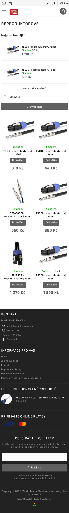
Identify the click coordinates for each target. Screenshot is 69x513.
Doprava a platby (11, 369)
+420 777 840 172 (11, 334)
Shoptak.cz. (46, 499)
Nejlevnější (15, 97)
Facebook (12, 339)
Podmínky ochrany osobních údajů (21, 377)
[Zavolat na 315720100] (11, 3)
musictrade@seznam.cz (20, 325)
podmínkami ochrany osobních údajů (34, 478)
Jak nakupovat (9, 360)
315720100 (13, 330)
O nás (4, 356)
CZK (62, 3)
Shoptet (28, 499)
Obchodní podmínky (12, 373)
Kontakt (6, 365)
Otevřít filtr (34, 106)
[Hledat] (47, 3)
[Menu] (4, 10)
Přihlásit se (34, 467)
